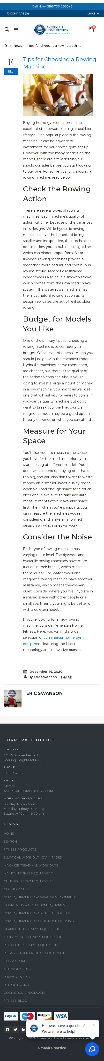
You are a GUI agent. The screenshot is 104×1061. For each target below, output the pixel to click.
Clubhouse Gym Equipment (28, 881)
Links (92, 13)
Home (5, 45)
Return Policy (17, 985)
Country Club (17, 889)
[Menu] (16, 30)
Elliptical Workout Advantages (33, 857)
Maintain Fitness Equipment (28, 873)
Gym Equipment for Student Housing (37, 913)
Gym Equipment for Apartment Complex (40, 897)
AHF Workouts (17, 969)
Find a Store (15, 961)
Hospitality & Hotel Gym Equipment (35, 905)
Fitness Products (20, 849)
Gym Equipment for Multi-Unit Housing (39, 921)
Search (10, 841)
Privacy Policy (17, 977)
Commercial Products (24, 992)
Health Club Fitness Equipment (31, 929)
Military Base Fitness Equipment (32, 937)
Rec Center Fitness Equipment (31, 945)
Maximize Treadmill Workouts (31, 865)
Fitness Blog (15, 1000)
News (18, 45)
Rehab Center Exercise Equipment (34, 953)
